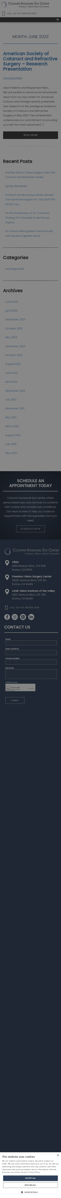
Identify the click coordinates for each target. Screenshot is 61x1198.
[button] (30, 1192)
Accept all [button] (30, 1178)
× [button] (58, 1155)
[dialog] (30, 1175)
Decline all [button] (30, 1185)
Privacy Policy (34, 1172)
